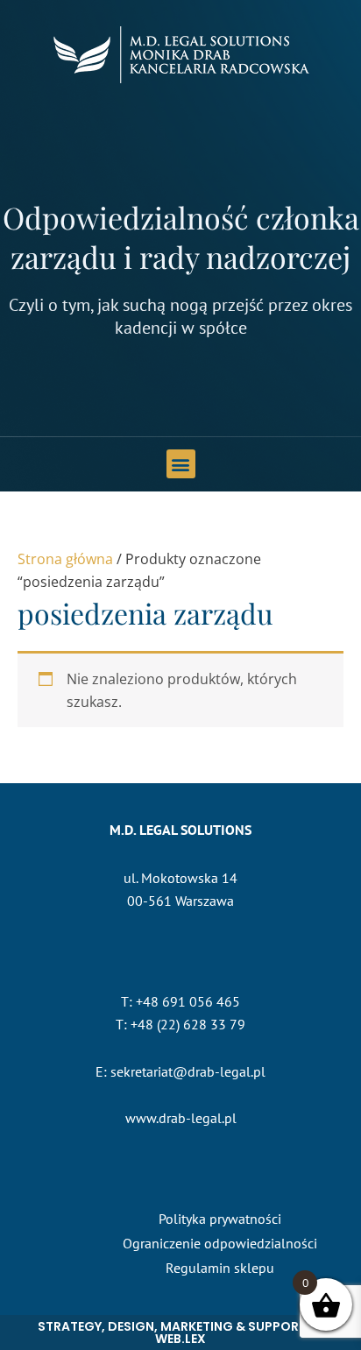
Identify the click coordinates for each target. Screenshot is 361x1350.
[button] (180, 463)
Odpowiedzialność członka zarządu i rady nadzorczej (181, 236)
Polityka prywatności (220, 1218)
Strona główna (65, 559)
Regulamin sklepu (220, 1267)
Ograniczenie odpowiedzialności (220, 1243)
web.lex (180, 1338)
